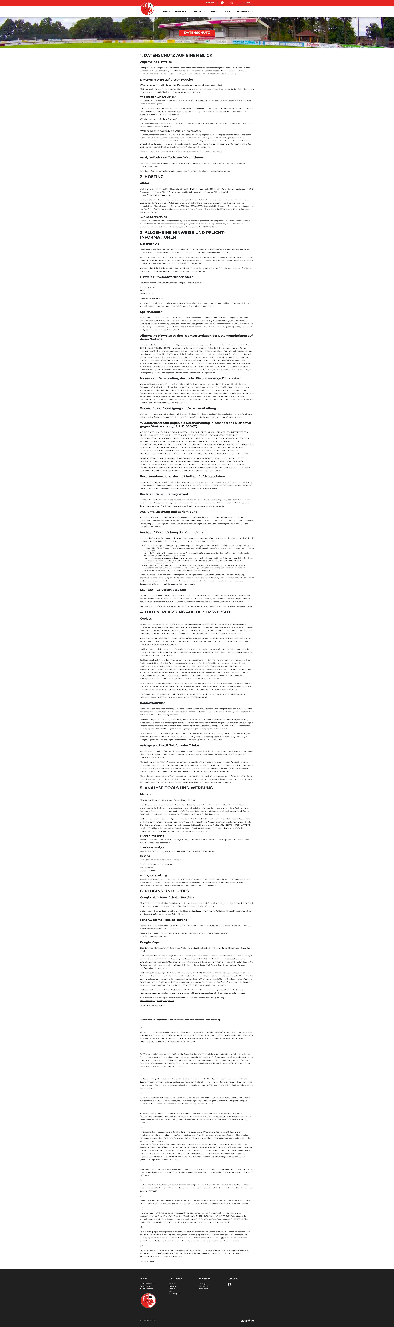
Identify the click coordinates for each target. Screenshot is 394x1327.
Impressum (203, 1289)
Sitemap (202, 1284)
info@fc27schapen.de (154, 298)
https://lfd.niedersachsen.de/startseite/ (166, 1257)
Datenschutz (204, 1286)
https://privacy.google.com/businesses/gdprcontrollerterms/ (164, 993)
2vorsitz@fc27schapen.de (219, 1035)
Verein (164, 11)
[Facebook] (222, 3)
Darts (227, 11)
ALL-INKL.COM (191, 189)
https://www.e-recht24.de (156, 1006)
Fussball (180, 11)
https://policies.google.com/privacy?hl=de (167, 914)
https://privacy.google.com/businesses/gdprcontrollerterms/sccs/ (219, 993)
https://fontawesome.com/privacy (153, 936)
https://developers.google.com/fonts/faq (207, 911)
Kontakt (210, 3)
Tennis (213, 11)
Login (247, 3)
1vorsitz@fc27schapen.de (150, 1035)
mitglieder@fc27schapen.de (151, 1041)
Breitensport (244, 11)
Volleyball (197, 11)
